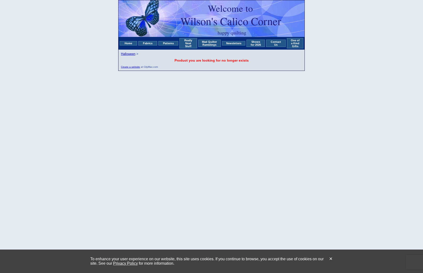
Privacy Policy (125, 263)
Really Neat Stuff (188, 43)
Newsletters (233, 43)
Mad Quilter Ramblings (209, 43)
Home (128, 43)
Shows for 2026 (256, 43)
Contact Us (276, 43)
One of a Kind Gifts (295, 43)
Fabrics (148, 43)
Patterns (168, 43)
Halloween (128, 54)
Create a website (130, 67)
